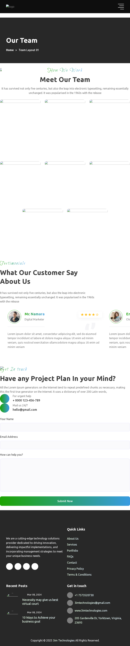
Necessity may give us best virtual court (40, 601)
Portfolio (72, 550)
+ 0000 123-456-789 (26, 400)
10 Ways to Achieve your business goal (38, 619)
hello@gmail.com (25, 409)
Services (72, 544)
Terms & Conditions (79, 574)
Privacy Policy (75, 568)
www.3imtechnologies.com (91, 610)
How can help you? (11, 454)
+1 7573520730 (84, 595)
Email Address (9, 436)
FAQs (70, 556)
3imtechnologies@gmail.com (92, 602)
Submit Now (65, 501)
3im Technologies (64, 640)
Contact (72, 562)
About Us (73, 538)
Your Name (7, 419)
